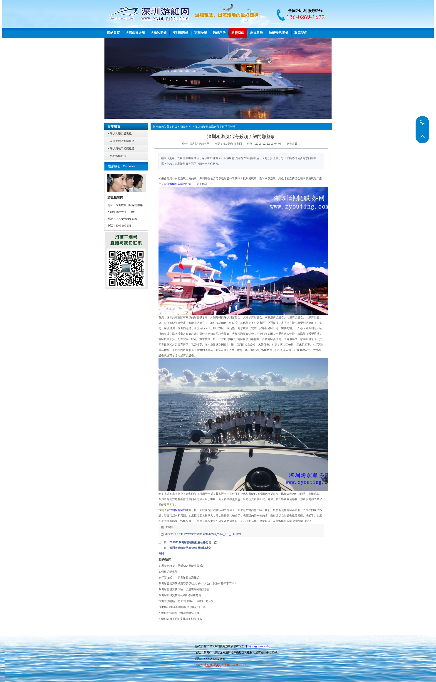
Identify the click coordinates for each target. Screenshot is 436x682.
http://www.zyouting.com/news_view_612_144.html (210, 534)
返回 (161, 553)
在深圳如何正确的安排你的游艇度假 (180, 618)
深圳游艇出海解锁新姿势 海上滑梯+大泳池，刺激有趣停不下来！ (198, 583)
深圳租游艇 (176, 510)
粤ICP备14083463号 (259, 646)
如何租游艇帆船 (168, 571)
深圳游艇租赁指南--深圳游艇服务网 (180, 595)
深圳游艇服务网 (173, 183)
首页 (174, 126)
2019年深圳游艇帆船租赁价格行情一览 (193, 542)
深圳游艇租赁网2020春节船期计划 (190, 547)
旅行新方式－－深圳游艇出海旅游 (179, 577)
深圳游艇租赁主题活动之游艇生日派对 (182, 565)
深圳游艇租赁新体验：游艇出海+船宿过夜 (184, 589)
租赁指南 (185, 126)
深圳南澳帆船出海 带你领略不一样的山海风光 (186, 601)
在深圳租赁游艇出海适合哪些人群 (179, 613)
